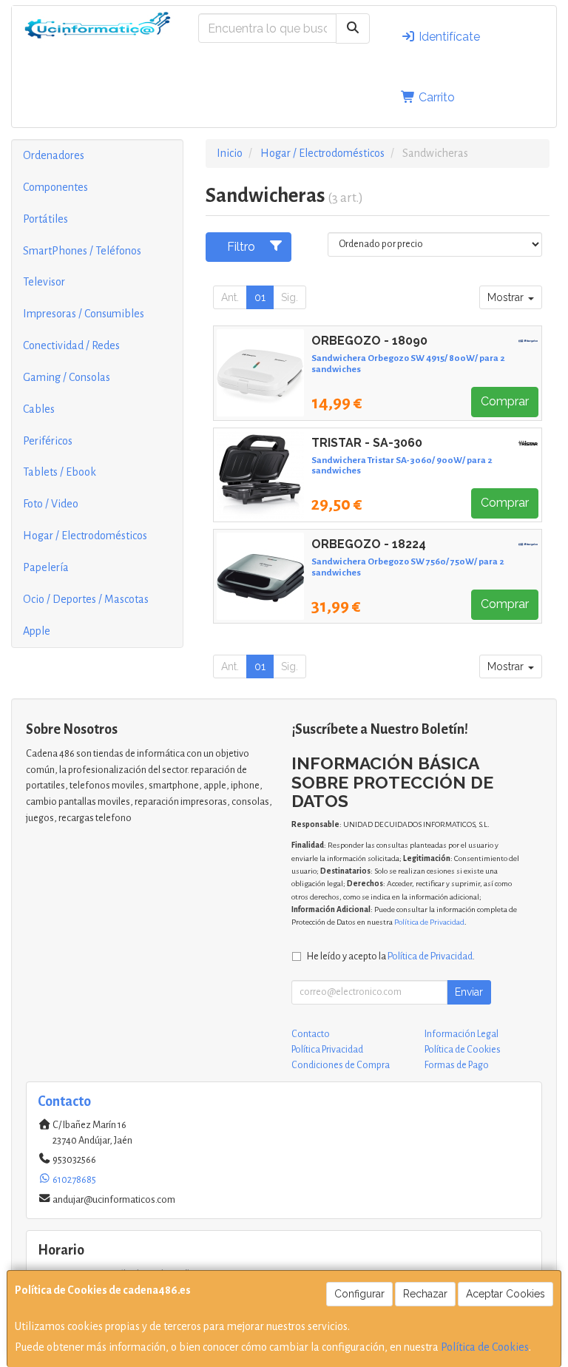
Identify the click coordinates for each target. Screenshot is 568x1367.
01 (260, 297)
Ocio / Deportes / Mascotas (86, 599)
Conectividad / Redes (71, 345)
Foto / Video (50, 504)
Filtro (241, 247)
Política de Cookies (485, 1347)
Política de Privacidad (429, 922)
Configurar (359, 1294)
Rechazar (425, 1294)
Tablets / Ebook (59, 472)
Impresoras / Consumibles (83, 314)
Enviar (469, 992)
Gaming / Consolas (66, 377)
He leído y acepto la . (391, 956)
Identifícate (448, 37)
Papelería (46, 567)
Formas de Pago (457, 1065)
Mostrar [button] (507, 297)
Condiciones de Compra (340, 1065)
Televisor (44, 282)
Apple (36, 631)
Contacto (310, 1034)
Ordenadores (53, 155)
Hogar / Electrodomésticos (85, 535)
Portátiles (45, 219)
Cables (39, 409)
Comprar (505, 401)
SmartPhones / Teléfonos (82, 251)
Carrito (435, 97)
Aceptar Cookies (505, 1294)
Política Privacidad (327, 1049)
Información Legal (461, 1034)
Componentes (55, 187)
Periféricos (47, 441)
